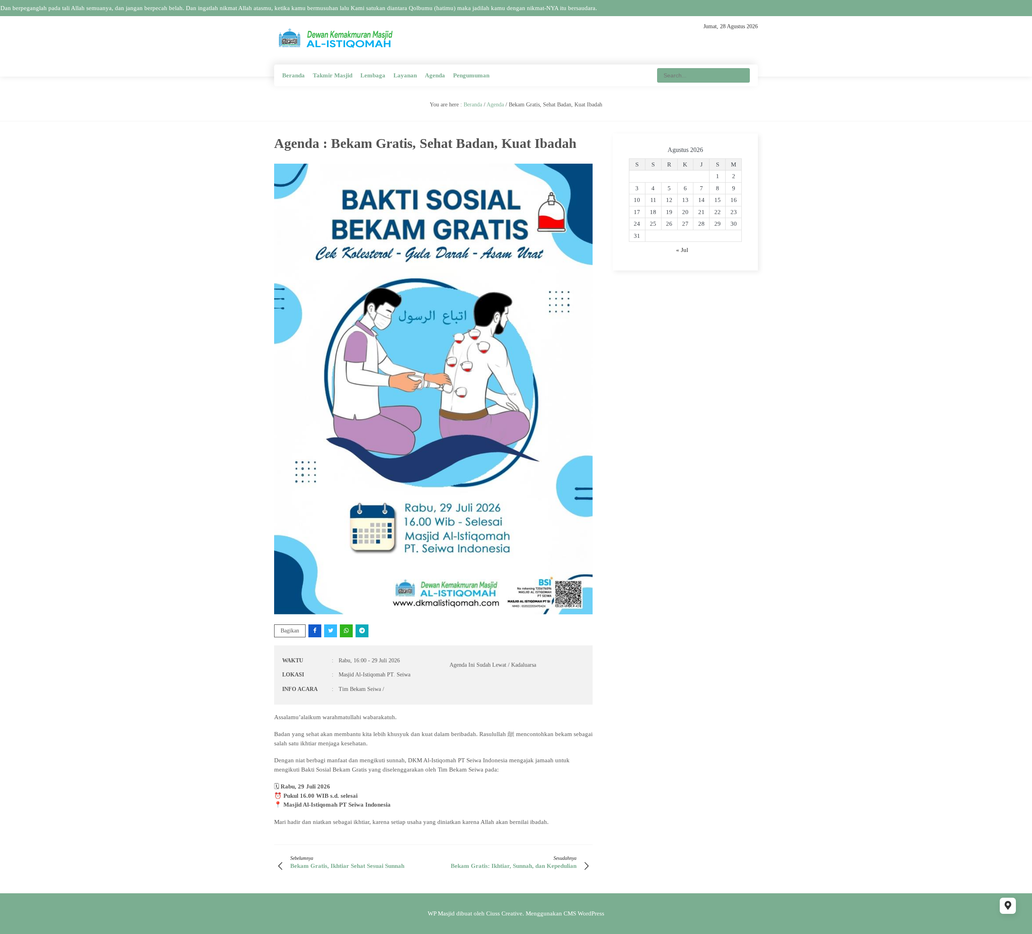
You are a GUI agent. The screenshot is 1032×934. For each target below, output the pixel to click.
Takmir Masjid (332, 75)
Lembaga (372, 75)
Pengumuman (471, 75)
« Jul (682, 250)
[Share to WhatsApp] (347, 631)
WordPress (591, 913)
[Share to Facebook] (315, 631)
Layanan (405, 75)
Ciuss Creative (504, 913)
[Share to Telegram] (363, 631)
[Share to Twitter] (331, 631)
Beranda (293, 75)
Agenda (435, 75)
